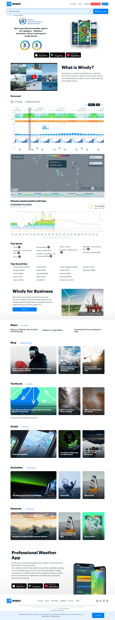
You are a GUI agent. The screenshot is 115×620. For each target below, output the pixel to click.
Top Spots (16, 243)
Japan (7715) (17, 276)
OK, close (98, 615)
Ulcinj (15, 257)
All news (25, 325)
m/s (20, 102)
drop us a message (64, 608)
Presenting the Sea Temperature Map (88, 331)
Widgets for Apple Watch (53, 330)
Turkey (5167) (64, 270)
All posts (29, 384)
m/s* (13, 117)
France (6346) (18, 280)
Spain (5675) (41, 276)
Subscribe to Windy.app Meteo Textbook (24, 418)
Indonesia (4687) (66, 276)
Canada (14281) (18, 270)
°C (13, 121)
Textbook (16, 383)
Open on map (101, 11)
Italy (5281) (40, 280)
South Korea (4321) (66, 280)
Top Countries (19, 264)
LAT (13, 143)
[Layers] (79, 188)
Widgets (87, 4)
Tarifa (15, 247)
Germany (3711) (88, 267)
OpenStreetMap (94, 190)
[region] (57, 173)
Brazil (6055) (41, 270)
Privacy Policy (54, 610)
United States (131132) (21, 267)
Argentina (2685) (89, 270)
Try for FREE (96, 4)
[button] (96, 206)
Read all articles (26, 343)
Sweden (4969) (65, 273)
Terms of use (61, 610)
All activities (31, 468)
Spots (80, 4)
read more (31, 36)
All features (30, 509)
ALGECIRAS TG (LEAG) (21, 205)
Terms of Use (56, 616)
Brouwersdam (41, 247)
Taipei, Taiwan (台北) (43, 250)
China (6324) (41, 267)
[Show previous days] (15, 195)
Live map (73, 4)
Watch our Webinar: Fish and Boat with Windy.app (24, 331)
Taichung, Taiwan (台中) (91, 252)
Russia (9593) (18, 273)
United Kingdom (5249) (68, 267)
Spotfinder (54, 600)
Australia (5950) (42, 273)
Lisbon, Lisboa (65, 247)
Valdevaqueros (32, 102)
